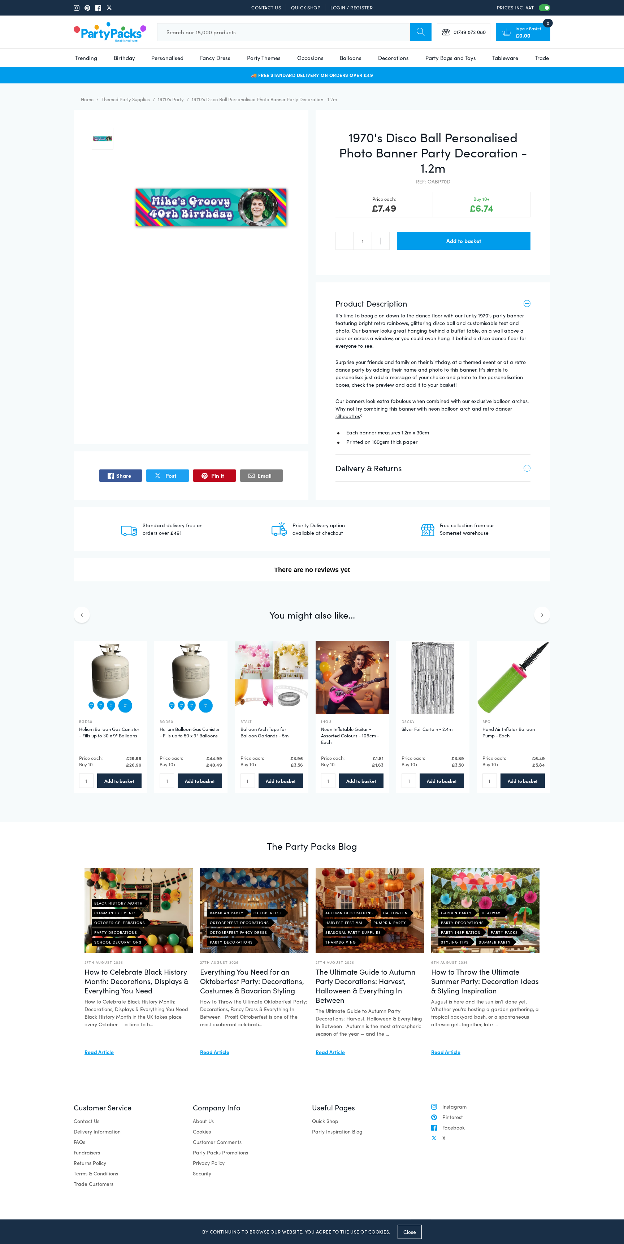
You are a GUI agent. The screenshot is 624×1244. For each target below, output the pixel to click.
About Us (203, 1121)
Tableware (505, 57)
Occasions (310, 57)
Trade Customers (93, 1183)
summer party (495, 942)
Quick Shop (305, 7)
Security (202, 1173)
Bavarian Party (226, 912)
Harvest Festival (344, 922)
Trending (86, 57)
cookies (378, 1231)
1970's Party (171, 99)
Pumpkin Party (389, 922)
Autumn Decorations (349, 912)
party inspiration (461, 932)
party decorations (462, 922)
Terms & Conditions (96, 1173)
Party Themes (264, 57)
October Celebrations (119, 922)
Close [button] (409, 1231)
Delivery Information (97, 1131)
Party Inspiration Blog (337, 1131)
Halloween (395, 912)
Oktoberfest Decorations (239, 922)
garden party (456, 912)
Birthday (124, 57)
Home (87, 99)
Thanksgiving (340, 942)
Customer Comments (217, 1142)
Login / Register (351, 7)
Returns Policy (90, 1163)
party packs (504, 932)
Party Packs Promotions (220, 1152)
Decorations (393, 57)
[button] (102, 138)
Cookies (202, 1131)
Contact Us (266, 7)
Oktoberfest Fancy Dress (238, 932)
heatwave (492, 912)
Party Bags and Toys (450, 57)
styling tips (455, 942)
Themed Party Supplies (125, 99)
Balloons (350, 57)
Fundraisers (87, 1152)
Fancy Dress (215, 57)
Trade (542, 57)
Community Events (115, 912)
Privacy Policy (209, 1163)
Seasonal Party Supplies (353, 932)
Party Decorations (115, 932)
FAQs (79, 1142)
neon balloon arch (449, 408)
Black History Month (118, 903)
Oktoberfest (268, 912)
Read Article (99, 1052)
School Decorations (118, 942)
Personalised (167, 57)
